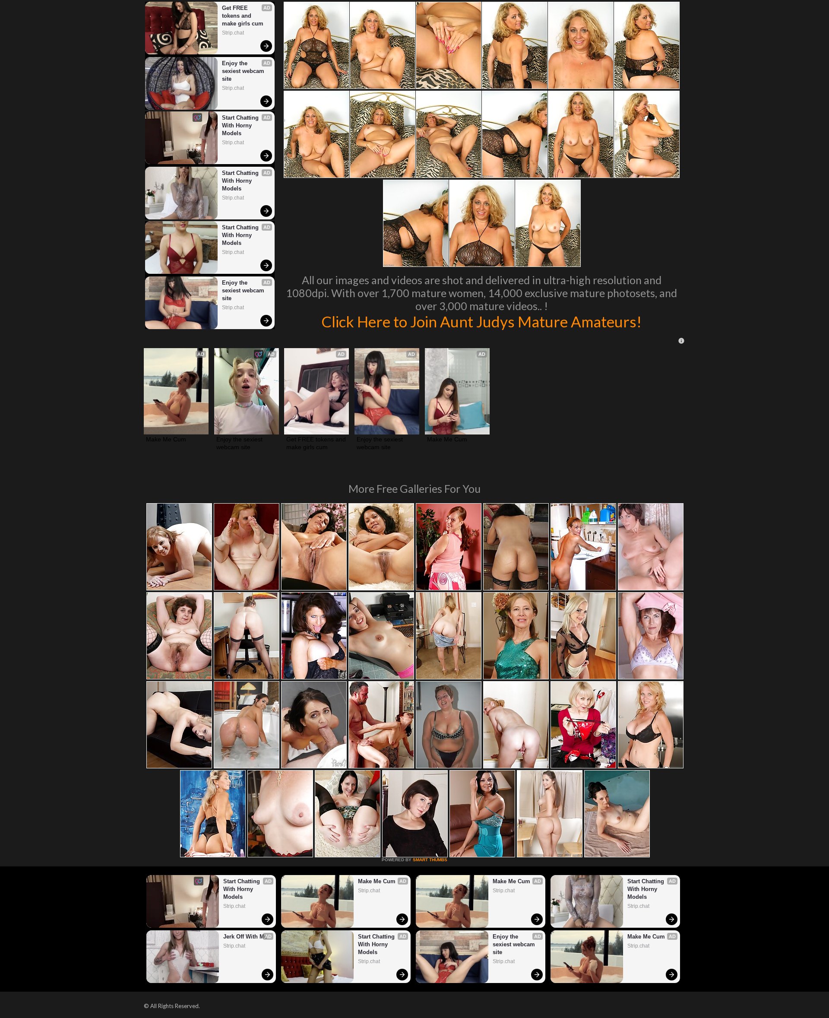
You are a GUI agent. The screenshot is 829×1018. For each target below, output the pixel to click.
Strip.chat (233, 33)
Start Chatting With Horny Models (241, 125)
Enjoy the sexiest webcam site (244, 71)
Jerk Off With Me (245, 936)
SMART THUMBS (430, 859)
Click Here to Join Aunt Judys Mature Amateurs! (481, 321)
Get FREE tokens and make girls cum (242, 16)
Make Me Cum (166, 439)
